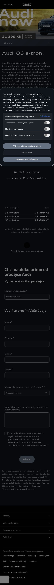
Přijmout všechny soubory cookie (27, 146)
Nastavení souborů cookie (27, 159)
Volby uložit (27, 153)
